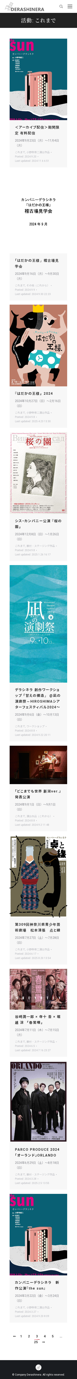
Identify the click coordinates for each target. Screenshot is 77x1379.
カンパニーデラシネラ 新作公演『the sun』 (37, 1285)
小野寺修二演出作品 (38, 152)
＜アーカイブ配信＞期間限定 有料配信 (37, 130)
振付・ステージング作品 (41, 545)
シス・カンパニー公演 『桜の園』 (38, 524)
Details (44, 79)
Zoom (32, 79)
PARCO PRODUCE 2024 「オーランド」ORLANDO (37, 1152)
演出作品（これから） (39, 816)
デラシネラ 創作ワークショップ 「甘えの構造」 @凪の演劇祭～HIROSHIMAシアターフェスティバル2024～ (38, 698)
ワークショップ (35, 726)
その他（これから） (38, 285)
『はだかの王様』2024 (34, 394)
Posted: (25, 156)
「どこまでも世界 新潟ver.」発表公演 (38, 794)
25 (36, 1342)
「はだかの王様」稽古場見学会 (37, 263)
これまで (20, 152)
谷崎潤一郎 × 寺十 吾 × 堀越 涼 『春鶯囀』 (38, 1020)
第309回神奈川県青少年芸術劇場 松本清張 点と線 (38, 927)
